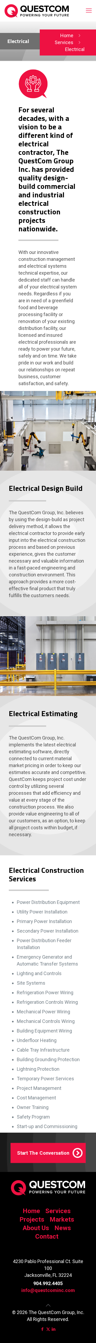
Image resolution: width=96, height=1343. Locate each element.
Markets (62, 1219)
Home (66, 35)
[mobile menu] (88, 10)
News (62, 1228)
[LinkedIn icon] (54, 1329)
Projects (31, 1219)
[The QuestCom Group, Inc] (36, 10)
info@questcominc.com (48, 1290)
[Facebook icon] (43, 1329)
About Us (36, 1228)
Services (64, 42)
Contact (46, 1236)
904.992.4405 (48, 1283)
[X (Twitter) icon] (48, 1329)
